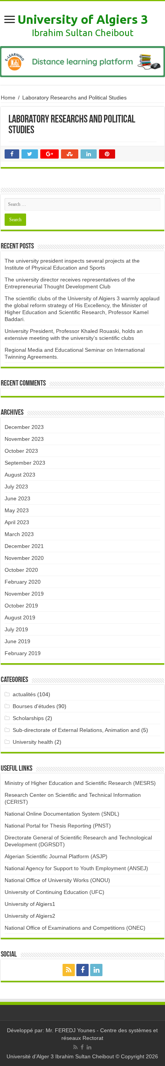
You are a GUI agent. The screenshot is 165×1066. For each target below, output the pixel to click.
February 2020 (23, 582)
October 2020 (21, 570)
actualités (24, 694)
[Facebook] (82, 970)
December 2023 (24, 427)
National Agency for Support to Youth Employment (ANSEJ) (76, 868)
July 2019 (16, 629)
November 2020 (24, 558)
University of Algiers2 (30, 916)
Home (8, 97)
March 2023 (19, 534)
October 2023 (21, 451)
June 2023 (17, 498)
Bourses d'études (34, 706)
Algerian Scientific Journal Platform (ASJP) (56, 856)
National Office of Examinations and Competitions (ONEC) (75, 928)
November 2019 (24, 594)
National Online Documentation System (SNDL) (62, 814)
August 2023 (20, 475)
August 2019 (20, 617)
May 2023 (17, 510)
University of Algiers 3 (83, 19)
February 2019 (23, 653)
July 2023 (16, 486)
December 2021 (24, 546)
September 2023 (25, 463)
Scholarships (28, 718)
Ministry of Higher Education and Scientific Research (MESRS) (80, 783)
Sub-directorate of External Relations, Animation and (76, 730)
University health (33, 742)
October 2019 (21, 606)
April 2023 (17, 522)
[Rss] (69, 970)
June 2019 (17, 641)
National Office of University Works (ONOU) (57, 880)
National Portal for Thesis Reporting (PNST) (58, 826)
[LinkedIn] (96, 970)
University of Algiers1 (30, 904)
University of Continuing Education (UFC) (54, 892)
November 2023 (24, 439)
